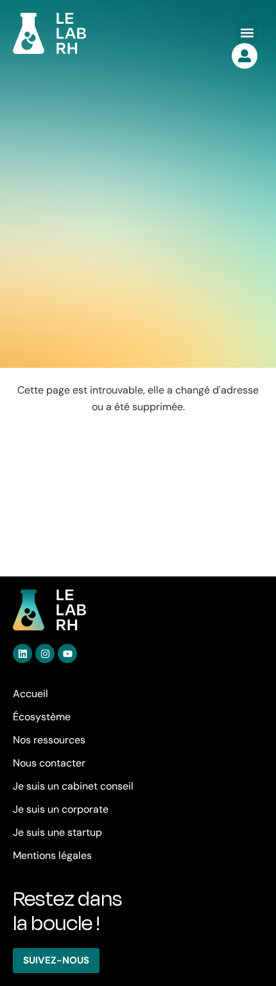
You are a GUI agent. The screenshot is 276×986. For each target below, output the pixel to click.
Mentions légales (52, 855)
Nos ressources (49, 740)
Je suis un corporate (60, 809)
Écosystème (42, 716)
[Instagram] (45, 653)
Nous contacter (49, 763)
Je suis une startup (57, 832)
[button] (246, 32)
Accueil (30, 693)
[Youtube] (67, 653)
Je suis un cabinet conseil (73, 786)
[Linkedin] (22, 653)
